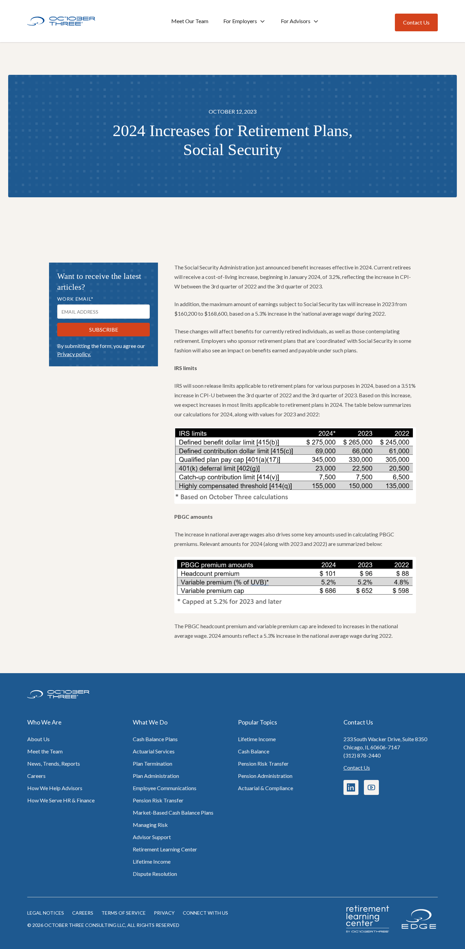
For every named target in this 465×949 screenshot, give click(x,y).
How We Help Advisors (54, 788)
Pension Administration (265, 775)
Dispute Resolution (155, 873)
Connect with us (205, 913)
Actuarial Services (154, 751)
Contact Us (356, 767)
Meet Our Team (189, 21)
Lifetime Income (152, 861)
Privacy (164, 913)
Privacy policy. (74, 354)
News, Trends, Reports (53, 763)
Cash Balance (253, 751)
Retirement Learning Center (165, 849)
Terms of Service (123, 913)
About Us (38, 739)
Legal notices (45, 913)
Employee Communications (164, 788)
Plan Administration (156, 775)
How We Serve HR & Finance (61, 800)
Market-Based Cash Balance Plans (173, 812)
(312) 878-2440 (362, 755)
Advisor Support (152, 837)
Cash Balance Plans (155, 739)
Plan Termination (152, 763)
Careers (36, 775)
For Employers (240, 21)
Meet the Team (45, 751)
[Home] (61, 21)
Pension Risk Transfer (158, 800)
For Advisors (295, 21)
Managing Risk (150, 824)
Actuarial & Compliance (265, 788)
